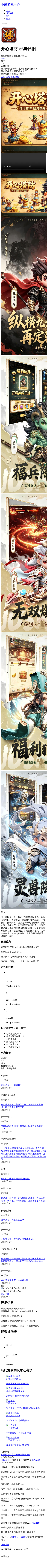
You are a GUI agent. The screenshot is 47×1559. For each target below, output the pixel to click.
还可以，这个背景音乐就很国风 (15, 1179)
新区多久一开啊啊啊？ (11, 1085)
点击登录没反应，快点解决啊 (14, 1280)
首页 (8, 10)
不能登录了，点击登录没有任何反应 (17, 1239)
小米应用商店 (7, 1454)
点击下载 (5, 1294)
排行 (8, 16)
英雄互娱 (26, 1454)
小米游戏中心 (10, 4)
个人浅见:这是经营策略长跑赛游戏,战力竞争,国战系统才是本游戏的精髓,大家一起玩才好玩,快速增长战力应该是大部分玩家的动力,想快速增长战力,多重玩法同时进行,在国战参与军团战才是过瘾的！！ (23, 1153)
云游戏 (10, 13)
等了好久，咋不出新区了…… (14, 1220)
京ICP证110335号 (19, 1537)
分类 (8, 19)
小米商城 (18, 1454)
